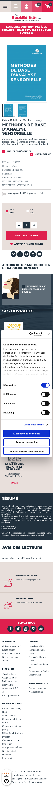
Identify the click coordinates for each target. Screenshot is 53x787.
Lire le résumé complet (19, 151)
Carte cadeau (35, 674)
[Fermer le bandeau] (49, 334)
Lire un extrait (42, 154)
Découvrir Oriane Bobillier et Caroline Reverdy (34, 289)
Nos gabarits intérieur (12, 747)
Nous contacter (9, 715)
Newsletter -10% (36, 646)
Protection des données (36, 778)
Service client (24, 598)
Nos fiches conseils (11, 653)
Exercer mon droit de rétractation (26, 782)
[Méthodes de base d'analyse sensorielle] (26, 100)
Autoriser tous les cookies (26, 433)
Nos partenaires (36, 692)
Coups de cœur (9, 677)
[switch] (45, 394)
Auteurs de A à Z (10, 688)
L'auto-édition (8, 650)
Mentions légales (14, 778)
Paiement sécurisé (26, 576)
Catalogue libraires (11, 695)
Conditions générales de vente (26, 775)
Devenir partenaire (37, 688)
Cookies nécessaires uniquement (27, 451)
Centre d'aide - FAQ (11, 708)
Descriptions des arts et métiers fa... (14, 466)
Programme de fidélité (39, 671)
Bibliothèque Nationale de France (14, 474)
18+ (4, 692)
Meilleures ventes (10, 681)
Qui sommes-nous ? (11, 646)
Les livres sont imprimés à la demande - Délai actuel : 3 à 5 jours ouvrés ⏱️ (26, 29)
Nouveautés (7, 684)
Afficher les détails (34, 424)
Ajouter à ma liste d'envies (28, 244)
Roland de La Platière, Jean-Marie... (14, 460)
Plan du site (7, 758)
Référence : (7, 162)
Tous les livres (8, 674)
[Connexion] (26, 8)
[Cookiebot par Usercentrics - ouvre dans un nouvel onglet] (31, 334)
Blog (4, 712)
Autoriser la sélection (27, 442)
